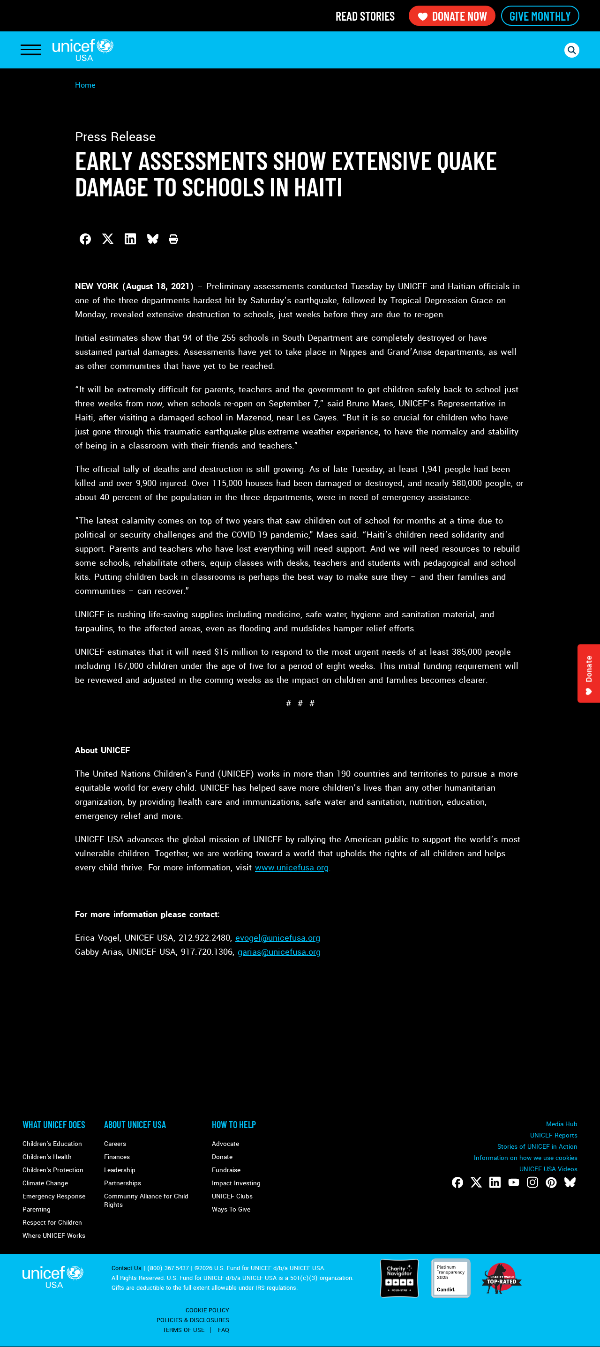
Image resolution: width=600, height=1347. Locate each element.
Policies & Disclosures (193, 1320)
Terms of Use (183, 1330)
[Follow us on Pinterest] (551, 1182)
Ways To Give (231, 1209)
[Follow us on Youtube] (513, 1182)
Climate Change (45, 1183)
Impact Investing (236, 1183)
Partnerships (122, 1183)
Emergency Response (53, 1196)
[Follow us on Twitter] (476, 1182)
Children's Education (52, 1143)
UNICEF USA (82, 50)
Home (85, 85)
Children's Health (47, 1156)
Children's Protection (52, 1170)
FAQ (223, 1330)
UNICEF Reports (554, 1135)
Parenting (36, 1209)
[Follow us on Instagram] (532, 1182)
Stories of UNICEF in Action (537, 1146)
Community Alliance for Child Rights (146, 1200)
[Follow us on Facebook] (457, 1182)
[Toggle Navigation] (31, 50)
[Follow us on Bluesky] (570, 1182)
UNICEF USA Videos (548, 1169)
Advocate (225, 1143)
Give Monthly (540, 15)
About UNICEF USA (135, 1124)
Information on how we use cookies (526, 1157)
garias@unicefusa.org (279, 952)
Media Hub (562, 1124)
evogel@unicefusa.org (277, 938)
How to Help (234, 1124)
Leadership (119, 1170)
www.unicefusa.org (292, 867)
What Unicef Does (53, 1124)
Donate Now (459, 15)
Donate (222, 1156)
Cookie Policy (207, 1310)
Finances (117, 1156)
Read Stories (365, 15)
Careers (115, 1143)
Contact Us (127, 1268)
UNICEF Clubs (232, 1196)
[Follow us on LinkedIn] (495, 1182)
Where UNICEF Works (53, 1235)
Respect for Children (52, 1222)
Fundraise (226, 1170)
